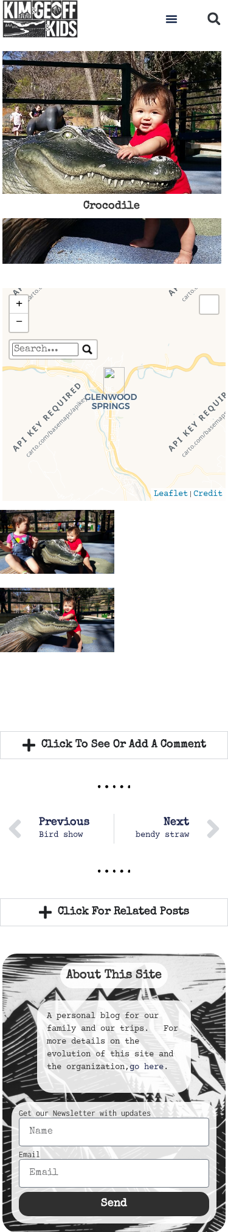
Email (29, 1155)
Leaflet (171, 494)
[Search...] (87, 349)
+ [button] (19, 304)
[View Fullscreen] (209, 304)
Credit (208, 494)
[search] (45, 349)
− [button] (19, 322)
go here (147, 1067)
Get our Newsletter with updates (85, 1113)
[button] (171, 19)
